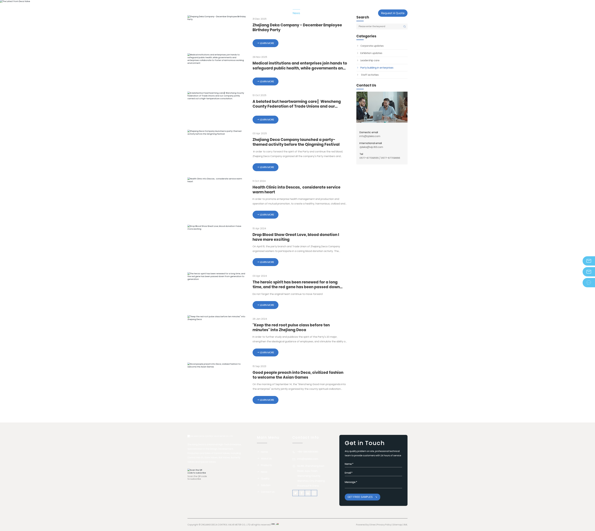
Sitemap (397, 524)
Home (264, 452)
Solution (266, 485)
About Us (266, 458)
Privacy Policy (384, 524)
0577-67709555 (369, 158)
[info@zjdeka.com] (589, 261)
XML (405, 524)
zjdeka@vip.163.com (371, 147)
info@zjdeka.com (369, 136)
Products (266, 465)
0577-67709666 (390, 158)
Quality (265, 478)
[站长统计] (275, 524)
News (264, 472)
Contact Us (268, 492)
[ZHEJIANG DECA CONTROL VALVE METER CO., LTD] (210, 13)
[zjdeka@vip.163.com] (589, 271)
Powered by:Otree (365, 524)
